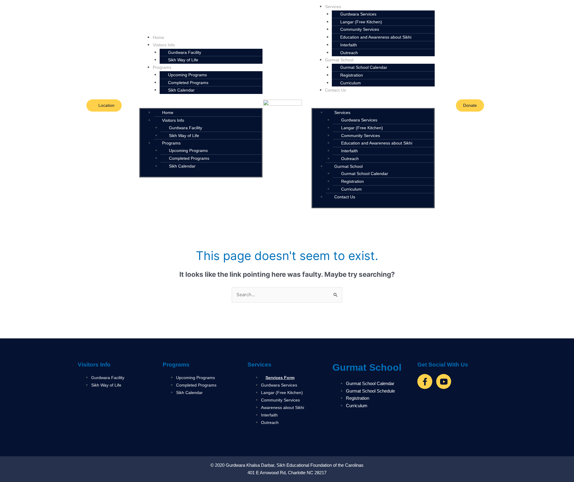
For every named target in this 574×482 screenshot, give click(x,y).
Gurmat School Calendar (363, 67)
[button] (200, 104)
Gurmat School (367, 367)
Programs (176, 364)
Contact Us (335, 90)
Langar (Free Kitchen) (362, 127)
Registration (351, 75)
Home (158, 37)
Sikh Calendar (181, 90)
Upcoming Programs (187, 74)
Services (259, 364)
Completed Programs (189, 158)
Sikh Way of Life (183, 59)
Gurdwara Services (358, 14)
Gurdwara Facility (185, 127)
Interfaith (348, 44)
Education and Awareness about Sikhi (375, 37)
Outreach (349, 52)
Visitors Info (94, 364)
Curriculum (350, 82)
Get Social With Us (442, 364)
